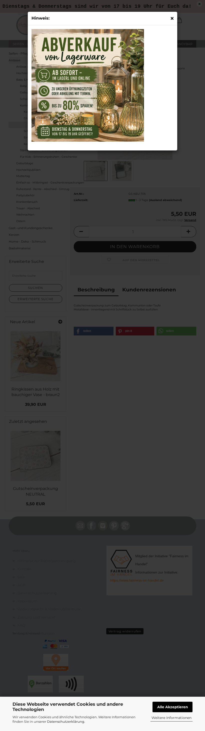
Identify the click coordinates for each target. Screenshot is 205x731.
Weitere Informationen (172, 717)
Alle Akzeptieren (172, 707)
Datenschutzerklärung (65, 721)
